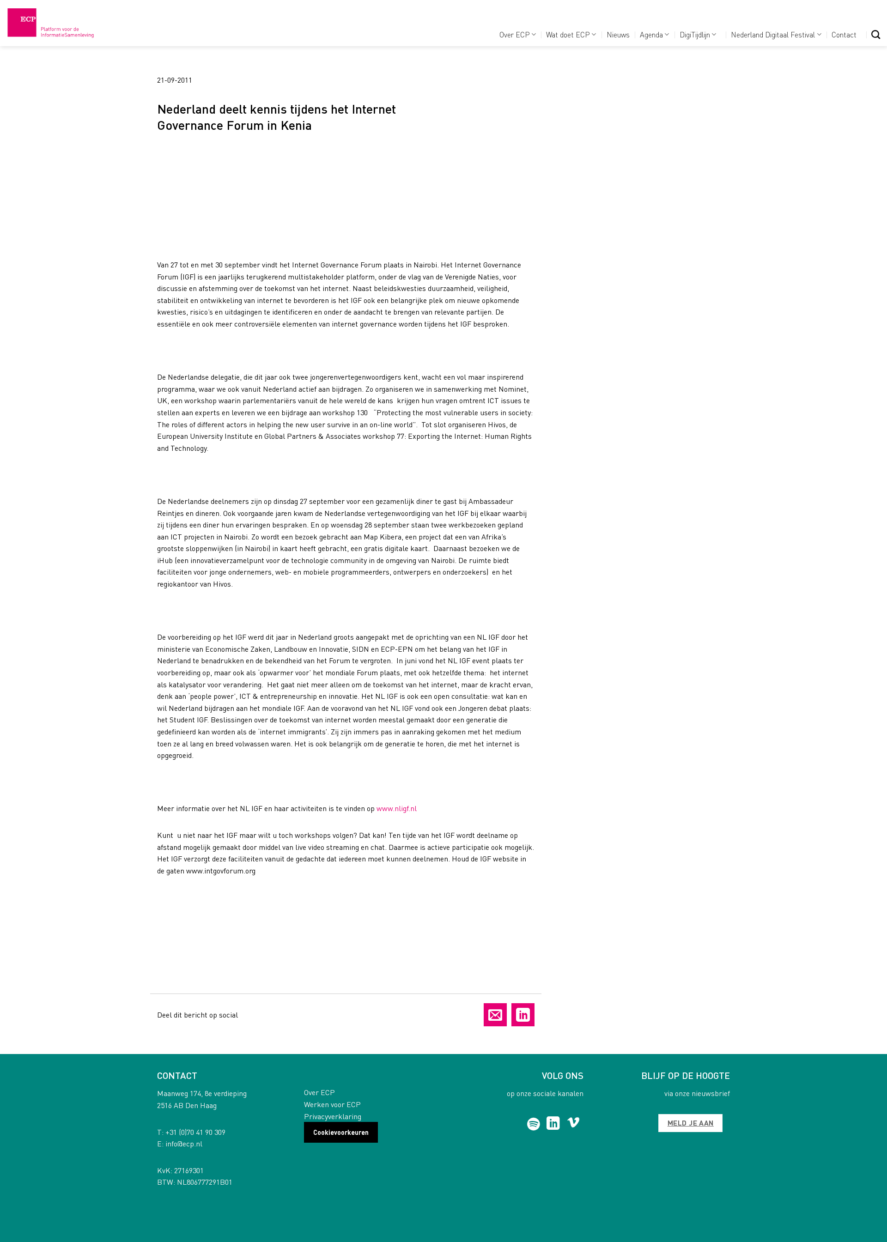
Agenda (651, 34)
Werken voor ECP (332, 1104)
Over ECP (514, 34)
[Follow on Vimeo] (573, 1124)
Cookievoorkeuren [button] (341, 1132)
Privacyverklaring (332, 1116)
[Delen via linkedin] (523, 1014)
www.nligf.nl (397, 808)
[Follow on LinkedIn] (553, 1124)
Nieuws (618, 34)
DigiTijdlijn (695, 34)
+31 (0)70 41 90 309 (195, 1132)
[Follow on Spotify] (534, 1124)
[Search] (875, 34)
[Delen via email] (495, 1014)
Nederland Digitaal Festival (773, 34)
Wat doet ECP (568, 34)
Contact (844, 34)
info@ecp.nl (183, 1143)
